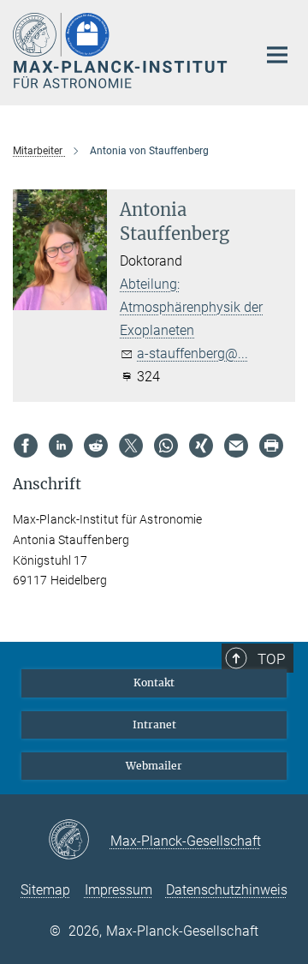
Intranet (154, 724)
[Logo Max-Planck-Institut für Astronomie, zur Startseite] (122, 50)
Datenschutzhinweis (226, 890)
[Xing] (201, 445)
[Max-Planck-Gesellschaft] (79, 840)
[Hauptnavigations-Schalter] (277, 55)
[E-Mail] (236, 445)
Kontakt (154, 682)
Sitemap (45, 890)
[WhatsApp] (166, 445)
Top (271, 659)
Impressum (118, 890)
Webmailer (154, 765)
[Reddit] (96, 445)
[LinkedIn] (61, 445)
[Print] (271, 445)
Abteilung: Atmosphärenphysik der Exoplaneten (191, 307)
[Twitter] (131, 445)
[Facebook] (25, 445)
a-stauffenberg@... (192, 353)
